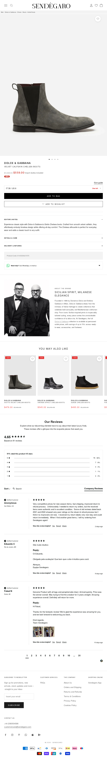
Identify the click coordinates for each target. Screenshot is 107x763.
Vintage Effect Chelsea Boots (51, 402)
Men (2, 12)
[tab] (93, 489)
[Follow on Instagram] (12, 735)
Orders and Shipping (72, 687)
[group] (18, 437)
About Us (68, 682)
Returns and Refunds (73, 691)
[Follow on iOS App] (32, 735)
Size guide (98, 182)
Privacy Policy (70, 700)
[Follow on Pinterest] (19, 735)
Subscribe (14, 705)
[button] (38, 632)
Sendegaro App (94, 682)
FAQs (42, 682)
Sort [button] (6, 488)
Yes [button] (53, 526)
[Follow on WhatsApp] (26, 735)
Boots (24, 12)
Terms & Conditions (72, 696)
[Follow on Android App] (39, 735)
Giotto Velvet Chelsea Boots (17, 402)
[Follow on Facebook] (5, 735)
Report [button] (58, 526)
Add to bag (53, 196)
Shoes (19, 12)
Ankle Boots (31, 12)
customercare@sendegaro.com (17, 726)
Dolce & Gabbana (10, 12)
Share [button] (64, 526)
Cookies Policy (70, 705)
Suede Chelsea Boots (80, 402)
